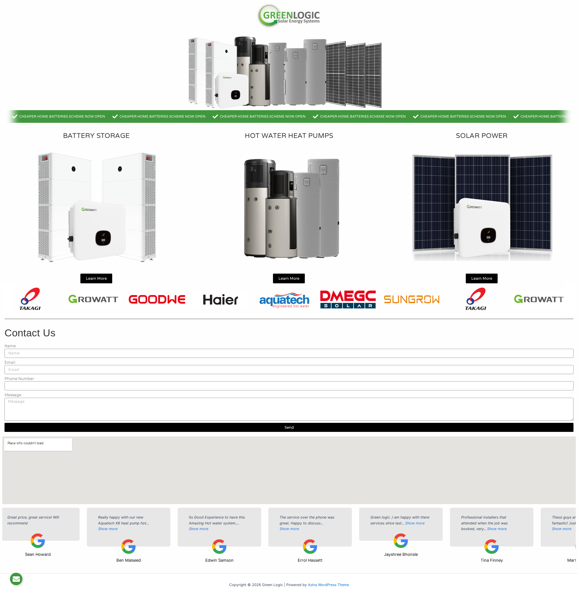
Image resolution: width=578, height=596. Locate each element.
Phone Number (19, 379)
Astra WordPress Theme (328, 584)
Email (10, 362)
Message (13, 395)
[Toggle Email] (16, 579)
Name (10, 346)
